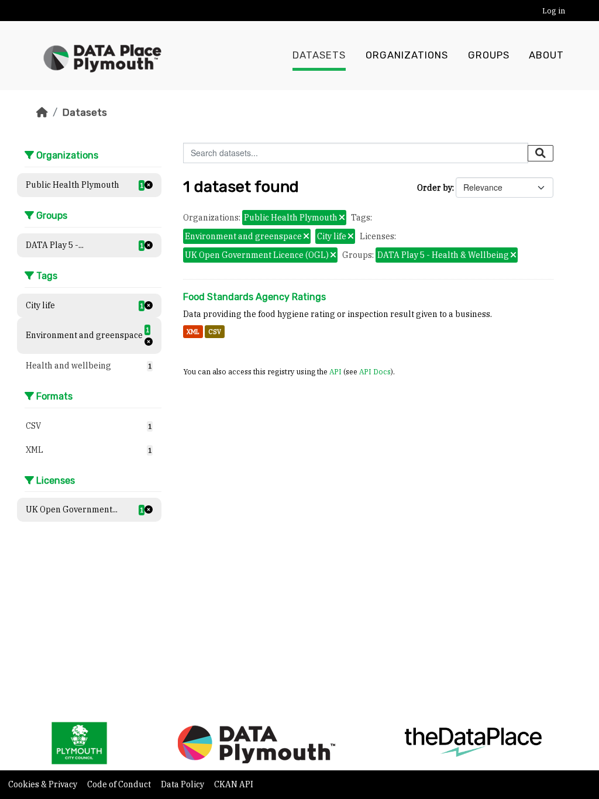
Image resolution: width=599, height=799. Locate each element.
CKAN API (233, 784)
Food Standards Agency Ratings (254, 296)
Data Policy (183, 784)
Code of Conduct (120, 784)
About (546, 55)
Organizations (407, 55)
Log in (553, 11)
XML (193, 332)
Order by (434, 187)
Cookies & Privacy (43, 784)
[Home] (42, 112)
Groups (489, 55)
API (335, 371)
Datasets (319, 55)
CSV (214, 332)
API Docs (375, 371)
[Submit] (540, 153)
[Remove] (342, 218)
